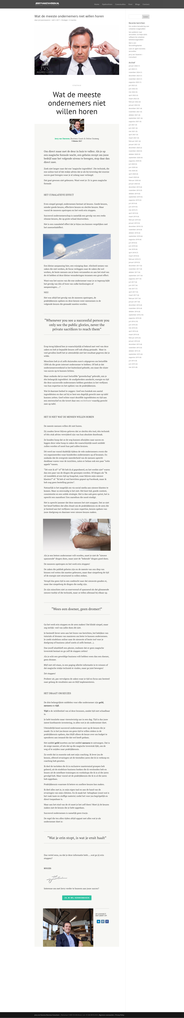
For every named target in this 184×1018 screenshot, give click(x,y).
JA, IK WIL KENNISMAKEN (76, 898)
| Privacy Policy (119, 1015)
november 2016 (134, 308)
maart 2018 (133, 256)
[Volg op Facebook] (107, 921)
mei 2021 (132, 131)
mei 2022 (132, 92)
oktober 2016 (133, 311)
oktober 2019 (133, 194)
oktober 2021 (133, 115)
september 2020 (134, 158)
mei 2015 (132, 367)
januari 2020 (133, 184)
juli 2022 (132, 85)
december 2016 (134, 305)
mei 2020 (132, 171)
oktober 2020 (133, 154)
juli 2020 (132, 164)
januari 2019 (133, 223)
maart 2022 (133, 99)
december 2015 (134, 344)
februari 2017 (133, 298)
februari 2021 (133, 141)
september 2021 (134, 118)
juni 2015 (132, 364)
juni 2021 (132, 128)
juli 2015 (132, 361)
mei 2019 (132, 210)
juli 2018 (132, 243)
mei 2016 (132, 328)
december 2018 (134, 226)
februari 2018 (133, 259)
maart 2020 (133, 177)
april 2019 (132, 213)
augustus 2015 (134, 357)
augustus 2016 (134, 318)
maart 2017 (133, 295)
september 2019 (134, 197)
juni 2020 (132, 167)
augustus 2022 (134, 82)
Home (96, 4)
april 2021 (132, 135)
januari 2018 (133, 262)
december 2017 (134, 266)
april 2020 (132, 174)
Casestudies (120, 4)
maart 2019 (133, 216)
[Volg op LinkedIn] (98, 921)
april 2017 (132, 292)
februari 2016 (133, 338)
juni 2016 (132, 325)
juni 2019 (132, 207)
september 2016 (134, 315)
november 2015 (134, 348)
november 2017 (134, 269)
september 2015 (134, 354)
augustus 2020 (134, 161)
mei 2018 (132, 249)
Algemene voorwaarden (106, 1015)
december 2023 (134, 76)
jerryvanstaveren (44, 20)
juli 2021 (132, 125)
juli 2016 (132, 321)
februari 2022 (133, 102)
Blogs (137, 4)
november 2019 (134, 190)
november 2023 (134, 79)
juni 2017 (132, 285)
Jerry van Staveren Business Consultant (47, 1015)
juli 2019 (132, 203)
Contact (146, 4)
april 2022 (132, 95)
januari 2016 (133, 341)
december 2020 (134, 148)
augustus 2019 (134, 200)
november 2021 (134, 112)
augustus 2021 (134, 121)
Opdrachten (107, 4)
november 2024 (134, 72)
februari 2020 (133, 180)
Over (130, 4)
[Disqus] (76, 973)
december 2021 (134, 108)
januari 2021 (133, 144)
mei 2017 (132, 289)
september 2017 (134, 276)
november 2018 (134, 230)
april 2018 (132, 253)
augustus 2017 (134, 279)
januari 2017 (133, 302)
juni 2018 (132, 246)
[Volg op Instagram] (102, 921)
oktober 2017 (133, 272)
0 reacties (72, 20)
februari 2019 (133, 220)
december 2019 (134, 187)
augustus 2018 (134, 239)
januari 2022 (133, 105)
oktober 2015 (133, 351)
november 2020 (134, 151)
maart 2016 (133, 334)
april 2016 (132, 331)
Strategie (64, 20)
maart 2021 (133, 138)
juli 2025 (132, 69)
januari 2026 (133, 66)
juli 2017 (132, 282)
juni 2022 (132, 89)
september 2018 (134, 236)
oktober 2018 (133, 233)
